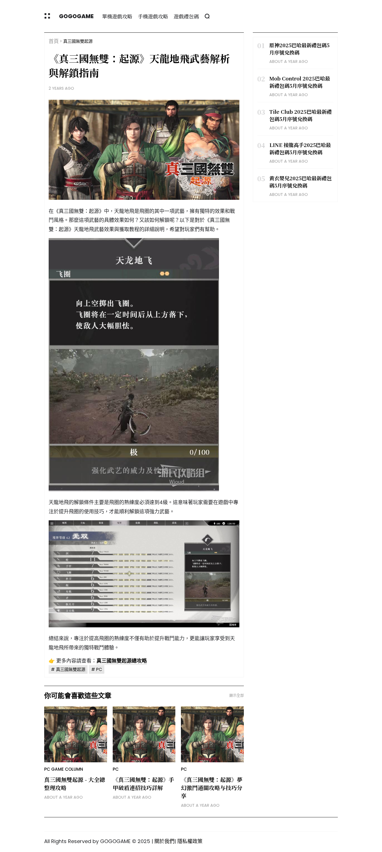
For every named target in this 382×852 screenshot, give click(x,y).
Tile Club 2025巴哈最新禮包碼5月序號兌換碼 (300, 115)
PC (99, 669)
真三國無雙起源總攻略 (121, 660)
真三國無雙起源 (78, 41)
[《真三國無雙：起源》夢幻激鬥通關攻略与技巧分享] (212, 734)
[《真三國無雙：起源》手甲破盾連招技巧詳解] (144, 734)
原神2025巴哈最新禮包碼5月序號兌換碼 (299, 48)
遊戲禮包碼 (186, 16)
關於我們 (164, 841)
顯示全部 (236, 695)
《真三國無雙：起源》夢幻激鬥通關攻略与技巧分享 (211, 787)
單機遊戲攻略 (117, 16)
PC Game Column (63, 769)
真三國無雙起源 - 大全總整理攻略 (74, 783)
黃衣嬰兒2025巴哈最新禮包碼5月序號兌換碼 (300, 181)
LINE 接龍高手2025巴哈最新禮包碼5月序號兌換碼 (300, 148)
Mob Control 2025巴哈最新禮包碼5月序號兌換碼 (299, 82)
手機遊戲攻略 (153, 16)
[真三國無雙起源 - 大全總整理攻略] (75, 734)
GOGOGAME (76, 16)
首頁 (54, 41)
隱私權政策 (189, 841)
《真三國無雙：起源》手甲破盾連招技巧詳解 (143, 783)
